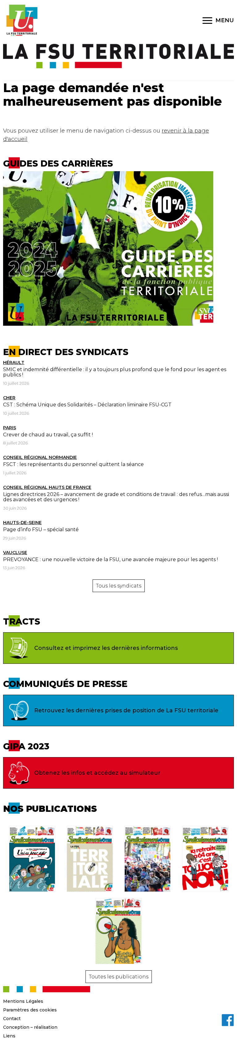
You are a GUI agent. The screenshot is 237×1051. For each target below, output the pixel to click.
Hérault (13, 362)
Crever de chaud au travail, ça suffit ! (48, 435)
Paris (9, 427)
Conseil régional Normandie (40, 457)
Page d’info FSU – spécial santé (41, 529)
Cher (9, 397)
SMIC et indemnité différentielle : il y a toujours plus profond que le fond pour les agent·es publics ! (114, 372)
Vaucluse (15, 552)
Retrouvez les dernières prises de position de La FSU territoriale (126, 710)
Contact (12, 1018)
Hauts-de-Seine (22, 522)
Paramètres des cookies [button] (30, 1010)
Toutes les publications (118, 977)
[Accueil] (21, 20)
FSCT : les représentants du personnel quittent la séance (73, 464)
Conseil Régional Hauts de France (47, 487)
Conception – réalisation (30, 1027)
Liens (9, 1036)
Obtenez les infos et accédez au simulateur (97, 772)
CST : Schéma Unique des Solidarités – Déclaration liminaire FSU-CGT (87, 405)
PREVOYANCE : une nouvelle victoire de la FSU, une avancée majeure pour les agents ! (110, 559)
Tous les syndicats (118, 586)
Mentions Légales (23, 1001)
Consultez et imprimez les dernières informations (106, 648)
